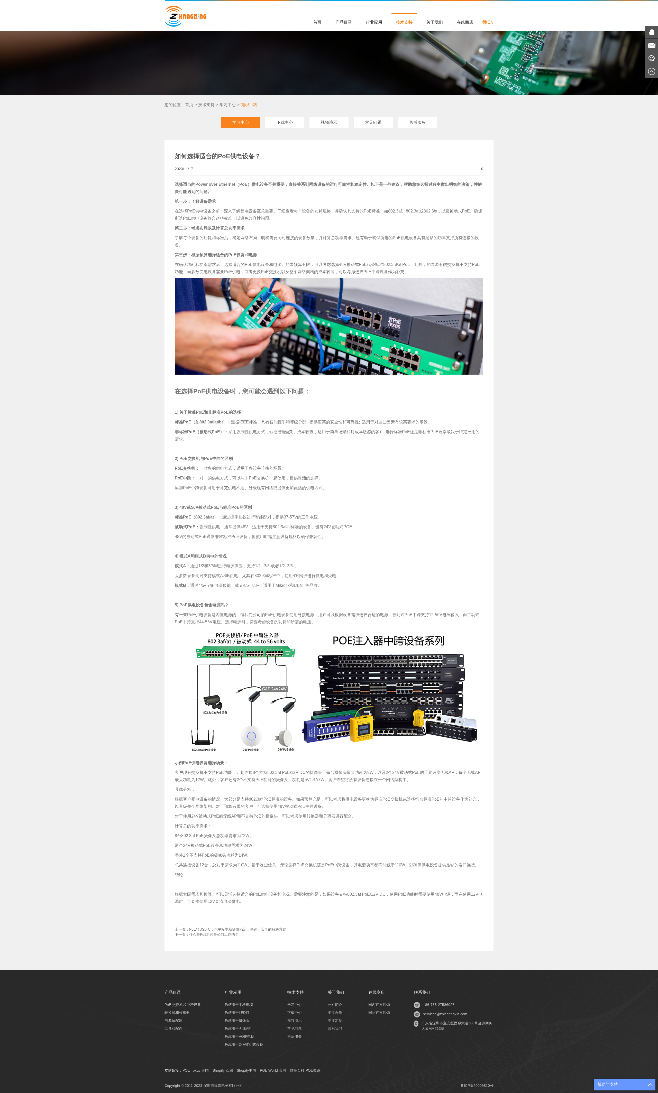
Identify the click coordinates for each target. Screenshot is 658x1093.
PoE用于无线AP (238, 1028)
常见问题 (373, 122)
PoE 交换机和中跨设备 (182, 1005)
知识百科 (249, 105)
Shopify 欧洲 (223, 1070)
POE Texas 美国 (195, 1070)
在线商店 (465, 22)
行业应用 (374, 22)
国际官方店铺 (379, 1013)
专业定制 (335, 1020)
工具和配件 (173, 1028)
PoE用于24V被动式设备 (244, 1044)
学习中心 (228, 105)
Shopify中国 (246, 1070)
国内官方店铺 (379, 1005)
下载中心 (285, 122)
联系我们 (335, 1028)
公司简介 (335, 1005)
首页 (317, 22)
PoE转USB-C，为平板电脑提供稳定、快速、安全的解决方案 (230, 929)
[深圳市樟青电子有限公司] (185, 15)
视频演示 (329, 122)
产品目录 (343, 22)
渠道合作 (335, 1013)
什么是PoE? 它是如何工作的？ (207, 934)
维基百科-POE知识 (305, 1070)
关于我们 (434, 22)
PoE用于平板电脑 (239, 1005)
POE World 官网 (273, 1070)
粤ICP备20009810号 (477, 1085)
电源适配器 (173, 1020)
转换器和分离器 (177, 1013)
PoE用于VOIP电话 (239, 1036)
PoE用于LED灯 (237, 1013)
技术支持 (404, 22)
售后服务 (417, 122)
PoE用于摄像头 (237, 1020)
